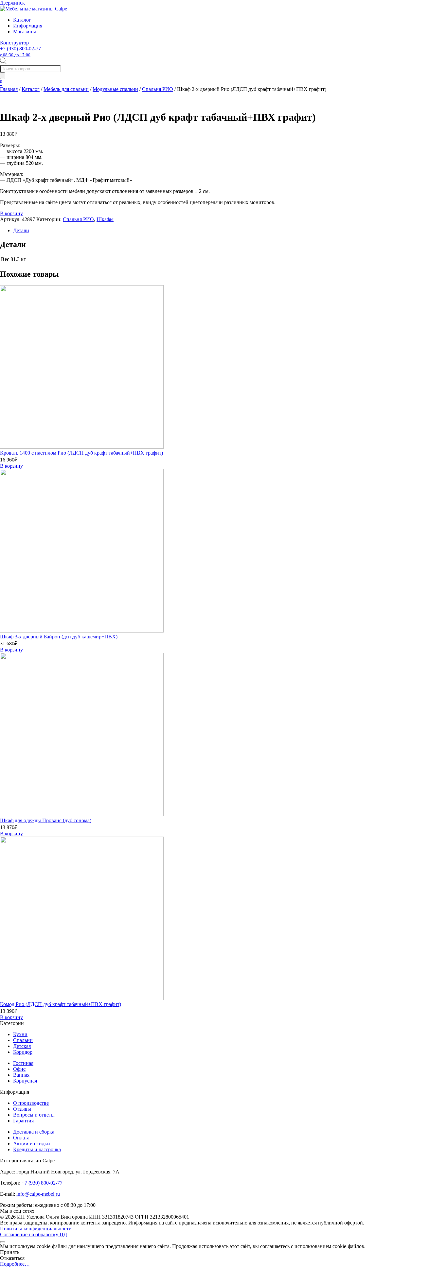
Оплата (21, 1137)
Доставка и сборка (33, 1132)
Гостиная (23, 1063)
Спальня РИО (157, 89)
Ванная (21, 1075)
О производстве (31, 1103)
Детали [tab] (21, 230)
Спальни (23, 1040)
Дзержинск (12, 3)
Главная (9, 89)
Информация (27, 25)
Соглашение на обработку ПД (33, 1234)
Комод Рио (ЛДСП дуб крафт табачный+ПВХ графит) (60, 1004)
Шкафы (105, 219)
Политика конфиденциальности (36, 1228)
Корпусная (25, 1081)
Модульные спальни (115, 89)
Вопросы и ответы (34, 1115)
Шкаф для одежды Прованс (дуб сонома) (45, 820)
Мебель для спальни (66, 89)
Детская (22, 1046)
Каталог (22, 20)
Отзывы (22, 1109)
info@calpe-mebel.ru (38, 1194)
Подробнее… (15, 1264)
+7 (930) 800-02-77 (20, 51)
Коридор (22, 1052)
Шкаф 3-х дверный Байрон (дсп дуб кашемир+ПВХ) (58, 636)
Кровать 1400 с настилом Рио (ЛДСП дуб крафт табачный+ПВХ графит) (81, 453)
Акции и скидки (31, 1143)
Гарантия (23, 1120)
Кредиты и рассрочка (37, 1149)
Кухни (20, 1034)
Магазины (24, 31)
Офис (19, 1069)
